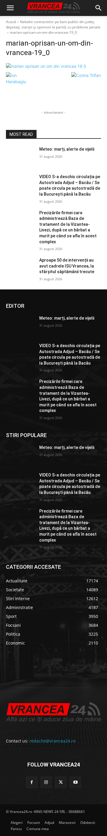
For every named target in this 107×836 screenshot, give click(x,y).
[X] (61, 782)
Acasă (11, 21)
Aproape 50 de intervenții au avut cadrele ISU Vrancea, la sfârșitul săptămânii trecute (66, 266)
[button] (10, 8)
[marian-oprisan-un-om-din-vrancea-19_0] (53, 66)
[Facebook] (31, 782)
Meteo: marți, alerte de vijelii (66, 149)
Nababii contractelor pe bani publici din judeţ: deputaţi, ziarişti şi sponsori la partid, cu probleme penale (53, 24)
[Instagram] (46, 782)
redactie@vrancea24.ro (52, 741)
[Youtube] (75, 782)
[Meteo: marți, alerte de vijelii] (20, 156)
